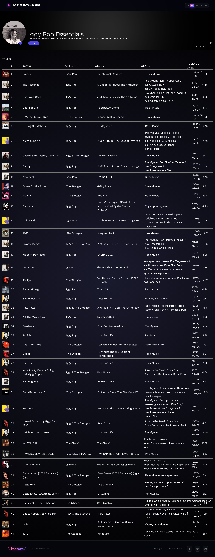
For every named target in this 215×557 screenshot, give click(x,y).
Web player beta (159, 549)
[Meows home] (17, 548)
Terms (179, 549)
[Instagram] (205, 549)
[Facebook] (189, 549)
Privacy (172, 549)
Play (34, 43)
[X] (197, 549)
